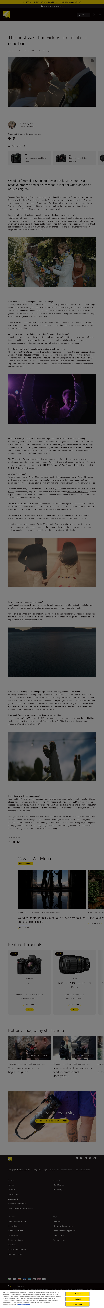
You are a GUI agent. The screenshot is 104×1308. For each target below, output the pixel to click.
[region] (52, 1299)
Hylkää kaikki (78, 1299)
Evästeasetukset (77, 1294)
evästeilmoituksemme (23, 1304)
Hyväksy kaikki (77, 1304)
